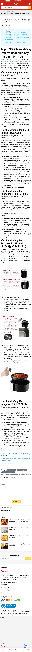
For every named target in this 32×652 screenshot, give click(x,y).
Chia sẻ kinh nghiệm (5, 510)
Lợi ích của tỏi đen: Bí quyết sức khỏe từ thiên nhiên (19, 544)
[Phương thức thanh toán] (10, 600)
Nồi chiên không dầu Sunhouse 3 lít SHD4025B (16, 36)
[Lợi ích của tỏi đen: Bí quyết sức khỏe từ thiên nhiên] (4, 546)
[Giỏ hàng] (29, 4)
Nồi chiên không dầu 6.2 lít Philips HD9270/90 (16, 34)
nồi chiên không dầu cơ (22, 470)
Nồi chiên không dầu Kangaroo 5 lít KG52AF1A (16, 42)
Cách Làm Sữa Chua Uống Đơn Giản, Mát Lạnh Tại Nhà (20, 528)
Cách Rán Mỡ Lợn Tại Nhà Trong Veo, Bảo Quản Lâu (19, 536)
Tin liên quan (5, 517)
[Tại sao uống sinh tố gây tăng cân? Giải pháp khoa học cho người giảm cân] (4, 522)
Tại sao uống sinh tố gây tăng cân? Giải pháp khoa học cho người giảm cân (19, 520)
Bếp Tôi (12, 615)
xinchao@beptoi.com (11, 582)
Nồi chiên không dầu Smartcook (8, 472)
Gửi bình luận (16, 501)
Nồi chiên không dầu (11, 470)
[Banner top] (16, 1)
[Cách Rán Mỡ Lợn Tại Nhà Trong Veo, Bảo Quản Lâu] (4, 538)
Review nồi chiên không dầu (24, 474)
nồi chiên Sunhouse (9, 205)
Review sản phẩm (5, 513)
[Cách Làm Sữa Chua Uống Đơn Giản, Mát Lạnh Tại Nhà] (4, 530)
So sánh (2, 617)
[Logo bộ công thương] (8, 605)
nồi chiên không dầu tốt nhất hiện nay (9, 474)
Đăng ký (28, 558)
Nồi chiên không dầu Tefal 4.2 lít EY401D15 (16, 32)
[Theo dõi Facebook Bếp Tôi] (1, 593)
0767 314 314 (13, 579)
